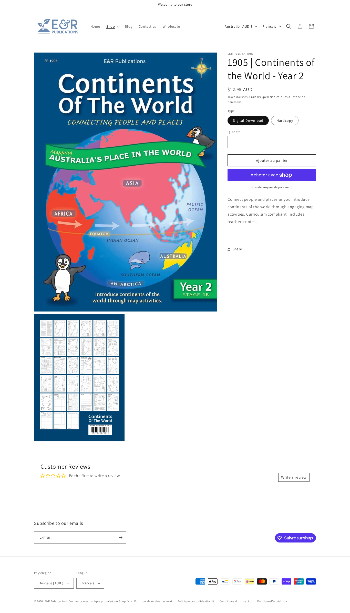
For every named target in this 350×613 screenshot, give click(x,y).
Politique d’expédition (272, 601)
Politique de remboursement (153, 601)
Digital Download (248, 120)
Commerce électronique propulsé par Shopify (99, 601)
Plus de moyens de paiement (272, 187)
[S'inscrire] (120, 537)
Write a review (294, 477)
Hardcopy (284, 120)
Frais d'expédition (262, 97)
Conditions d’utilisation (236, 601)
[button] (112, 26)
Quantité (234, 132)
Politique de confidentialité (196, 601)
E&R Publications (56, 601)
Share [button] (237, 249)
